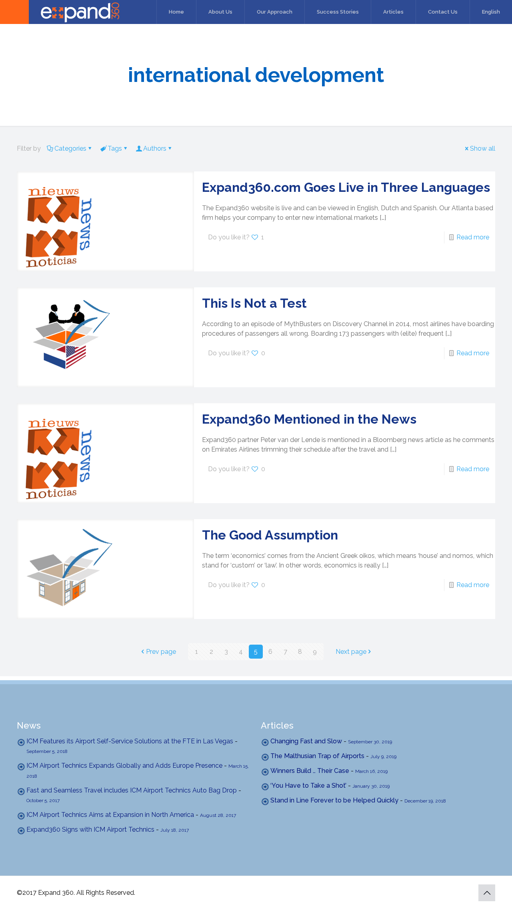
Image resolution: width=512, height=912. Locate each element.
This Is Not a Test (254, 303)
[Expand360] (59, 12)
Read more (472, 237)
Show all (482, 148)
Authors (154, 148)
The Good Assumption (270, 535)
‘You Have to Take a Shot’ (308, 785)
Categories (70, 148)
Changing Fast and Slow (306, 741)
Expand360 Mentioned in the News (309, 419)
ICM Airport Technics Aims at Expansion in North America (110, 814)
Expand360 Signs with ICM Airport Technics (90, 829)
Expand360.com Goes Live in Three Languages (346, 187)
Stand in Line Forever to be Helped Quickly (334, 800)
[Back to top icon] (486, 892)
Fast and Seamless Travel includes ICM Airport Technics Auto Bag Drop (131, 790)
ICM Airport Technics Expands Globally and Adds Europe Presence (124, 765)
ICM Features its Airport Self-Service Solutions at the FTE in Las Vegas (129, 741)
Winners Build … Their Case (309, 771)
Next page (351, 651)
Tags (115, 148)
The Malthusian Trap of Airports (317, 756)
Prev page (161, 651)
